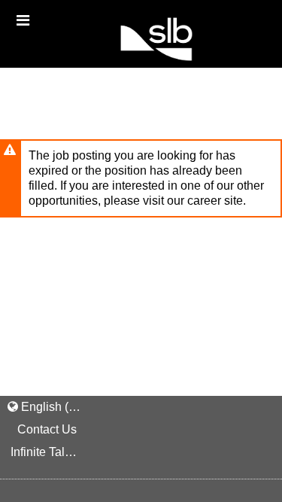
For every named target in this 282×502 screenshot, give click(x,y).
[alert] (141, 178)
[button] (23, 20)
